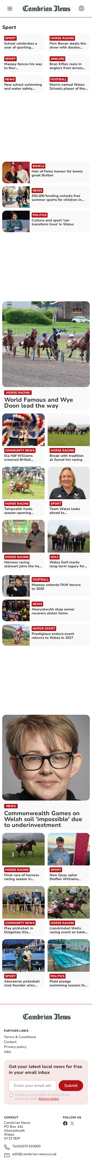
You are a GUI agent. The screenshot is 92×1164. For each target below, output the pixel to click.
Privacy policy (15, 1046)
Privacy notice (49, 1099)
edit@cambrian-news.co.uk (34, 1154)
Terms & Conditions (20, 1037)
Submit (71, 1085)
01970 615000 (29, 1146)
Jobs (7, 1051)
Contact (10, 1042)
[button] (10, 8)
